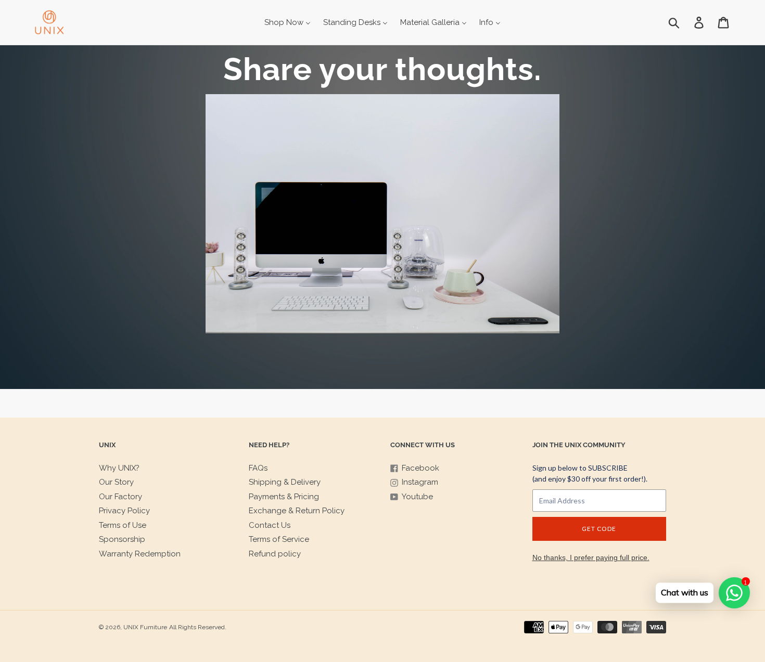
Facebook (420, 468)
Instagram (420, 482)
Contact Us (269, 525)
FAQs (258, 468)
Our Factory (120, 496)
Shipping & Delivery (285, 482)
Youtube (417, 496)
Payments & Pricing (284, 496)
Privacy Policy (124, 510)
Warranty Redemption (140, 554)
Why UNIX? (119, 468)
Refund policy (275, 554)
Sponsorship (122, 539)
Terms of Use (122, 525)
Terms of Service (279, 539)
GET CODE (599, 529)
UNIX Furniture (145, 627)
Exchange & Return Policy (297, 510)
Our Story (116, 482)
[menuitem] (287, 22)
